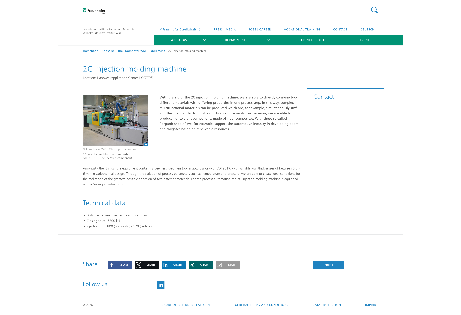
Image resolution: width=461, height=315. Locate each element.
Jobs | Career (260, 29)
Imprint (371, 305)
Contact (340, 29)
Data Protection (326, 305)
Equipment (157, 51)
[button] (120, 265)
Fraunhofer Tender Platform (185, 305)
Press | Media (225, 29)
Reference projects (312, 40)
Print (328, 264)
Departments (236, 40)
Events (365, 40)
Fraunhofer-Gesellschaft (179, 29)
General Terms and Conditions (261, 305)
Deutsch (367, 29)
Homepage (90, 51)
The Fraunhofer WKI (132, 51)
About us (179, 40)
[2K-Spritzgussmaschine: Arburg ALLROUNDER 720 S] (115, 120)
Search (374, 10)
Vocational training (302, 29)
